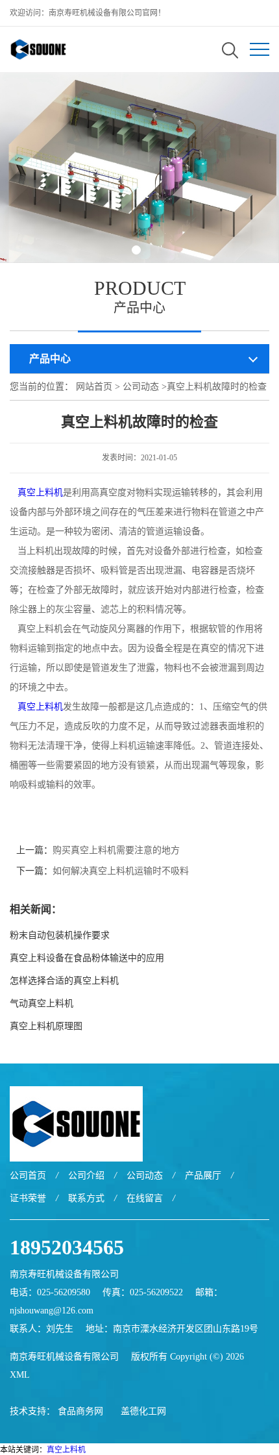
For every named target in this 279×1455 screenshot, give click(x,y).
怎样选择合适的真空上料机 (64, 981)
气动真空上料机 (41, 1003)
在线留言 (145, 1198)
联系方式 (86, 1198)
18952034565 (67, 1247)
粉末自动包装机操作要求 (60, 935)
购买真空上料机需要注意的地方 (116, 850)
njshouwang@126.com (51, 1310)
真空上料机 (40, 492)
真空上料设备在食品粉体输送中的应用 (87, 958)
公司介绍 (86, 1175)
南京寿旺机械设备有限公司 (64, 1357)
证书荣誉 (28, 1198)
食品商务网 (80, 1411)
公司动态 (141, 387)
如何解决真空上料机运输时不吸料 (121, 871)
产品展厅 (203, 1175)
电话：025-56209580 (50, 1292)
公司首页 (28, 1175)
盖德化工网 (143, 1411)
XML (20, 1375)
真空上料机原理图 (46, 1026)
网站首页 (94, 387)
